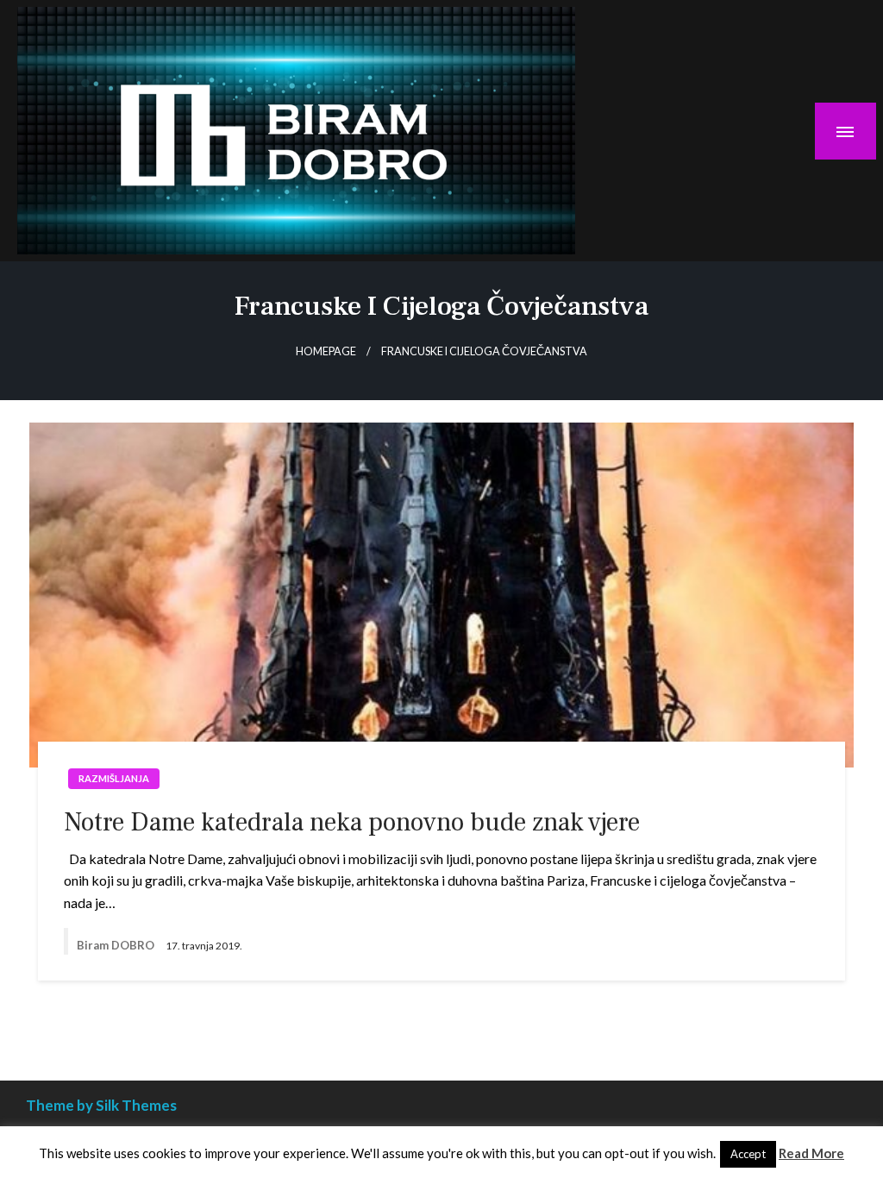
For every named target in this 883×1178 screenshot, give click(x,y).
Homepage (326, 351)
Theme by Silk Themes (101, 1105)
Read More (811, 1153)
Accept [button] (748, 1154)
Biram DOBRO (117, 945)
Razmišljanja (113, 778)
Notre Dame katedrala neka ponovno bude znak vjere (352, 822)
